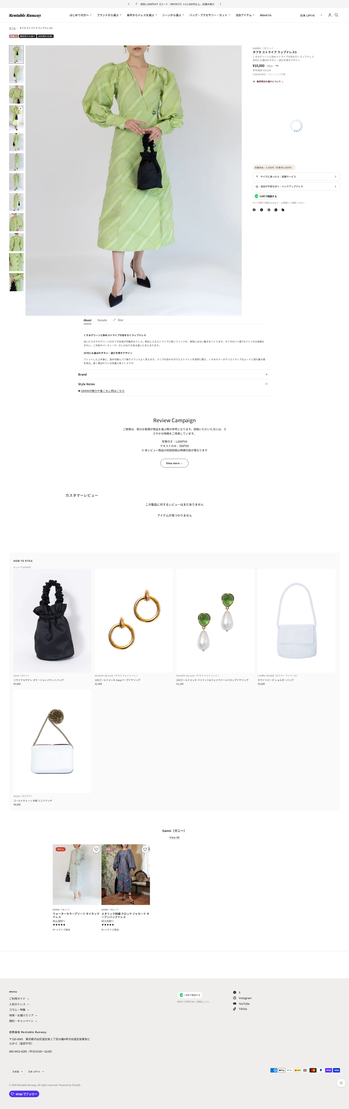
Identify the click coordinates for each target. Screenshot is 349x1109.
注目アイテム (244, 15)
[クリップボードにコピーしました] (283, 210)
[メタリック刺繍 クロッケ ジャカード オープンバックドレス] (125, 874)
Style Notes (86, 384)
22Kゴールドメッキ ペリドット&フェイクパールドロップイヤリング (212, 680)
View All (174, 837)
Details (102, 320)
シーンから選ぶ (171, 15)
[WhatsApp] (276, 210)
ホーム (12, 27)
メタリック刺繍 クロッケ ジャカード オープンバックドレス (125, 915)
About (87, 320)
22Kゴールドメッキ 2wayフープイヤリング (117, 680)
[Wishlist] (234, 30)
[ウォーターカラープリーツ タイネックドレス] (77, 874)
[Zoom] (234, 53)
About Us (265, 15)
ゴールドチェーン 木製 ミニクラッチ (32, 800)
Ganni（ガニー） (264, 48)
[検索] (336, 15)
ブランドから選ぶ (108, 15)
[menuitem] (80, 15)
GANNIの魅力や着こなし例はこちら (103, 391)
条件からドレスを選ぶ (140, 15)
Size (120, 320)
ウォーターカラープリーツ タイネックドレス (76, 915)
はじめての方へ (79, 15)
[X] (262, 210)
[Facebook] (255, 210)
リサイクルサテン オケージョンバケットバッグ (38, 680)
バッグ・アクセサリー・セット (208, 15)
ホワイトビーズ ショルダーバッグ (276, 680)
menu (13, 991)
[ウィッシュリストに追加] (96, 849)
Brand (82, 374)
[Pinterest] (270, 210)
